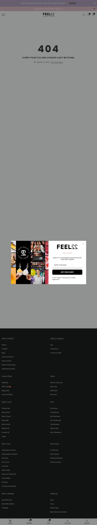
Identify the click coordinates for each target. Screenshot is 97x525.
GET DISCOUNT (67, 272)
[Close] (83, 243)
